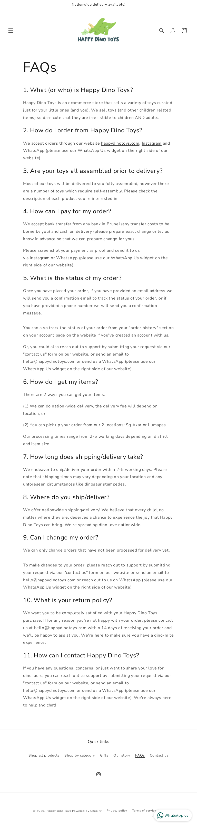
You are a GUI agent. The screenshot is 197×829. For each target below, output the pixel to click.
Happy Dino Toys (58, 811)
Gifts (104, 755)
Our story (121, 755)
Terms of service (144, 811)
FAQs (140, 755)
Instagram (152, 143)
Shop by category (79, 755)
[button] (10, 30)
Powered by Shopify (87, 811)
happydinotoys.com (120, 143)
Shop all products (44, 755)
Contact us (159, 755)
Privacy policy (117, 811)
